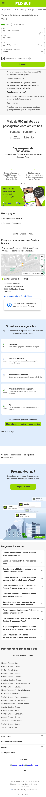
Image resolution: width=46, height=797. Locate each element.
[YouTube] (23, 776)
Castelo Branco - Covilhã (11, 687)
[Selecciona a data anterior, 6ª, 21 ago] (38, 44)
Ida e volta (20, 24)
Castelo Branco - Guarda (10, 724)
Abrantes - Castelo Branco (11, 721)
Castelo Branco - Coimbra (11, 677)
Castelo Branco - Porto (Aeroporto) (15, 697)
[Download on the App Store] (31, 765)
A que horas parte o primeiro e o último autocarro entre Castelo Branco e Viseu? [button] (20, 628)
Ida (7, 24)
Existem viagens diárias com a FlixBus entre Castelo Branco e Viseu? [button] (21, 611)
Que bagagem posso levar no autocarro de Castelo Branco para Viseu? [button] (21, 619)
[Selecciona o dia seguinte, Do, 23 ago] (42, 44)
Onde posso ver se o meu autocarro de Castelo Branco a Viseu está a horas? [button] (19, 586)
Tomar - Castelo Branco (10, 727)
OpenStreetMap (35, 274)
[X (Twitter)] (24, 776)
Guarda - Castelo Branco (10, 707)
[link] (23, 501)
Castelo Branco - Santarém (12, 714)
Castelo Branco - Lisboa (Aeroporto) (15, 683)
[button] (23, 30)
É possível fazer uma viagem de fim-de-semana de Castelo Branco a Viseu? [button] (19, 603)
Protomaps (26, 274)
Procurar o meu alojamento (16, 59)
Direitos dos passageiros (19, 784)
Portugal (31, 10)
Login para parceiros (14, 781)
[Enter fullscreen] (42, 267)
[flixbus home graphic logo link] (23, 3)
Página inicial (6, 10)
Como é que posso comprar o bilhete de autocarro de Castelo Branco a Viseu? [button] (19, 578)
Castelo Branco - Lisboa (10, 667)
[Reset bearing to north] (42, 263)
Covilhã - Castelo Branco (11, 694)
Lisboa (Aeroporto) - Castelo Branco (15, 690)
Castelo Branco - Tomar (10, 717)
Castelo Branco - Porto (10, 673)
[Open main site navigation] (3, 3)
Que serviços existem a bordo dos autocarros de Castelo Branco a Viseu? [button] (19, 636)
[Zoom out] (42, 259)
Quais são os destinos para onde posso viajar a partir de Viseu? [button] (19, 595)
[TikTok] (25, 776)
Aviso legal (33, 784)
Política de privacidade (31, 781)
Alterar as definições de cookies (25, 789)
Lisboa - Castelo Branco (10, 663)
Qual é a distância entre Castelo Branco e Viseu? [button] (20, 562)
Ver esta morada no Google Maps (18, 296)
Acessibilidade (24, 787)
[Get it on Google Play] (17, 765)
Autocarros (19, 10)
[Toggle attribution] (42, 273)
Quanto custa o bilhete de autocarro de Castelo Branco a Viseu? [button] (19, 570)
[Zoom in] (42, 256)
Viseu (31, 234)
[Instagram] (22, 776)
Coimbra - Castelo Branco (11, 680)
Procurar (23, 64)
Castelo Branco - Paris (10, 710)
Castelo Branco (19, 234)
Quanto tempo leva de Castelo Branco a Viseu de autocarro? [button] (19, 554)
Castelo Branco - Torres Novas (13, 700)
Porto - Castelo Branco (10, 670)
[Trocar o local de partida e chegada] (41, 34)
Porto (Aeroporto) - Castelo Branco (15, 704)
